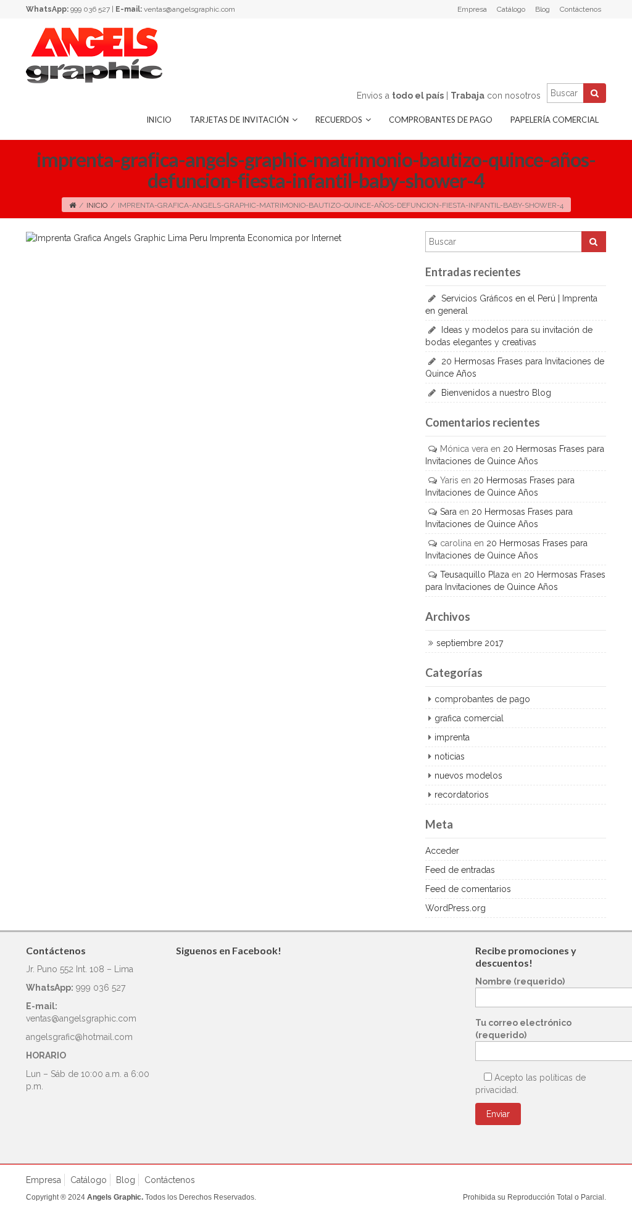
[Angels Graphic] (94, 55)
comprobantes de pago (482, 699)
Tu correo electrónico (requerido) (523, 1029)
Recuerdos (338, 120)
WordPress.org (455, 908)
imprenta (452, 737)
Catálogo (511, 9)
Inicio (159, 120)
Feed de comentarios (468, 889)
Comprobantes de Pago (441, 120)
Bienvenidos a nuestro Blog (496, 393)
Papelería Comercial (554, 120)
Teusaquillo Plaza (474, 574)
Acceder (442, 851)
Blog (542, 9)
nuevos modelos (468, 775)
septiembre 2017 (469, 643)
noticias (449, 756)
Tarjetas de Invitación (239, 120)
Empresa (472, 9)
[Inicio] (72, 205)
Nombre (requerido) (520, 981)
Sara (448, 512)
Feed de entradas (460, 870)
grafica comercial (469, 718)
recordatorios (461, 795)
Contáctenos (580, 9)
